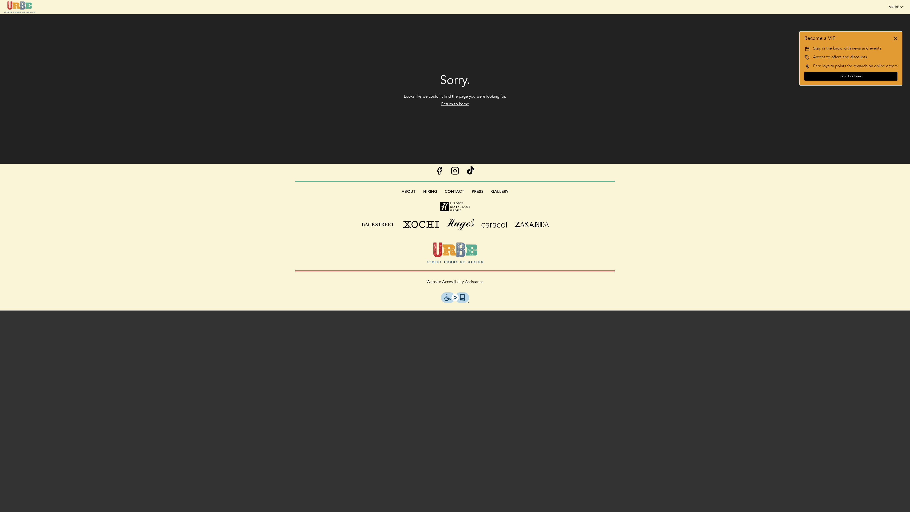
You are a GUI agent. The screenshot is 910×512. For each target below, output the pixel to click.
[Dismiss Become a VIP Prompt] (896, 38)
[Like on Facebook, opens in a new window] (439, 172)
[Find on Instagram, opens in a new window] (455, 172)
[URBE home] (25, 7)
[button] (896, 7)
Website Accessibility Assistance (455, 281)
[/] (455, 206)
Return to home (455, 104)
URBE (455, 252)
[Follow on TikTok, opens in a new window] (470, 172)
